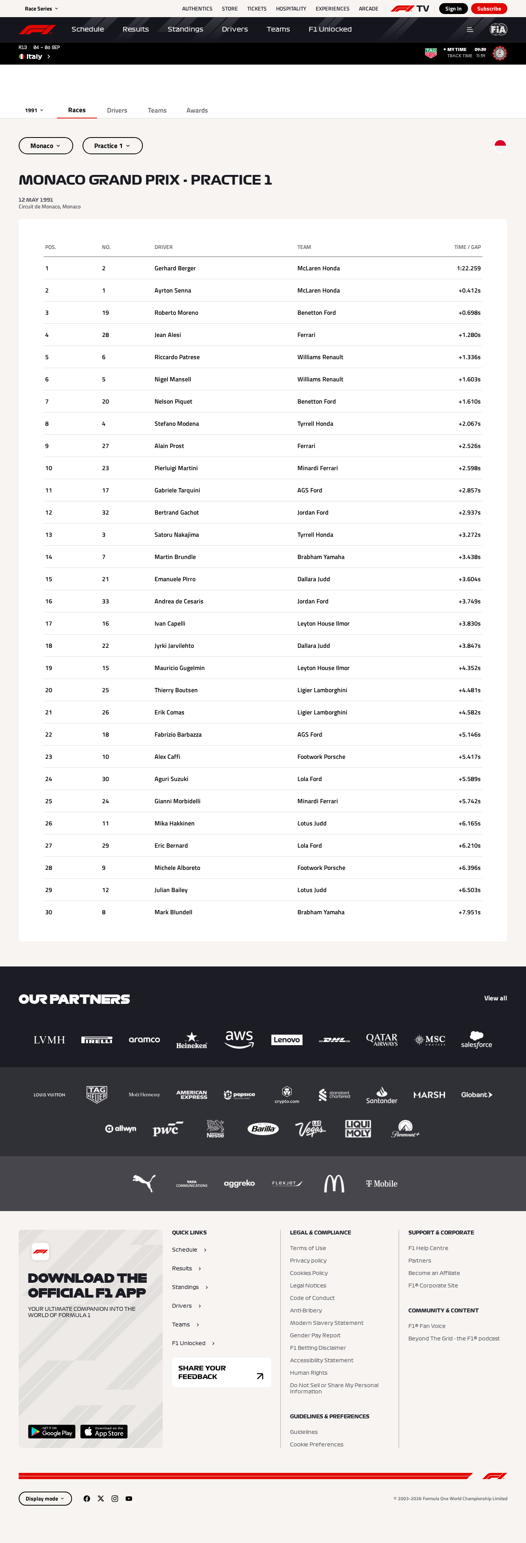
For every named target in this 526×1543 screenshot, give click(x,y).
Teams (278, 29)
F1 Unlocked (330, 29)
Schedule (88, 29)
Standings (185, 29)
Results (136, 29)
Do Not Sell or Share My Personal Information (334, 1388)
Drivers (235, 29)
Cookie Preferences (316, 1444)
